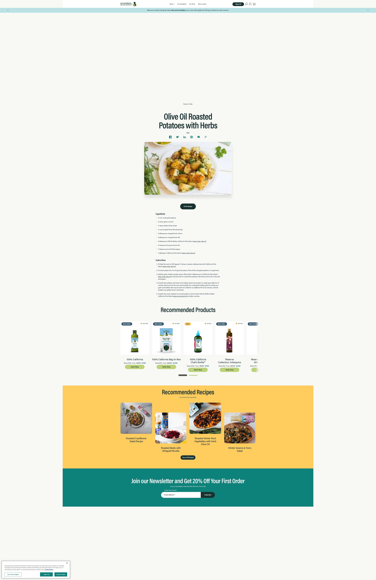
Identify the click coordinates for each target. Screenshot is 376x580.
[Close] (67, 563)
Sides (190, 104)
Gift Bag (182, 10)
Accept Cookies (61, 574)
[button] (172, 4)
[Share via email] (199, 137)
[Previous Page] (8, 10)
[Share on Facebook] (170, 137)
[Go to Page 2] (193, 375)
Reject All (46, 574)
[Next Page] (367, 10)
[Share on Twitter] (177, 137)
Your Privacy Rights (13, 574)
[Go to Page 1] (183, 375)
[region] (36, 569)
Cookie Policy (49, 569)
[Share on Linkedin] (184, 137)
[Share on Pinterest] (191, 137)
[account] (250, 4)
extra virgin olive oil (199, 241)
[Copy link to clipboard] (206, 137)
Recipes (185, 104)
